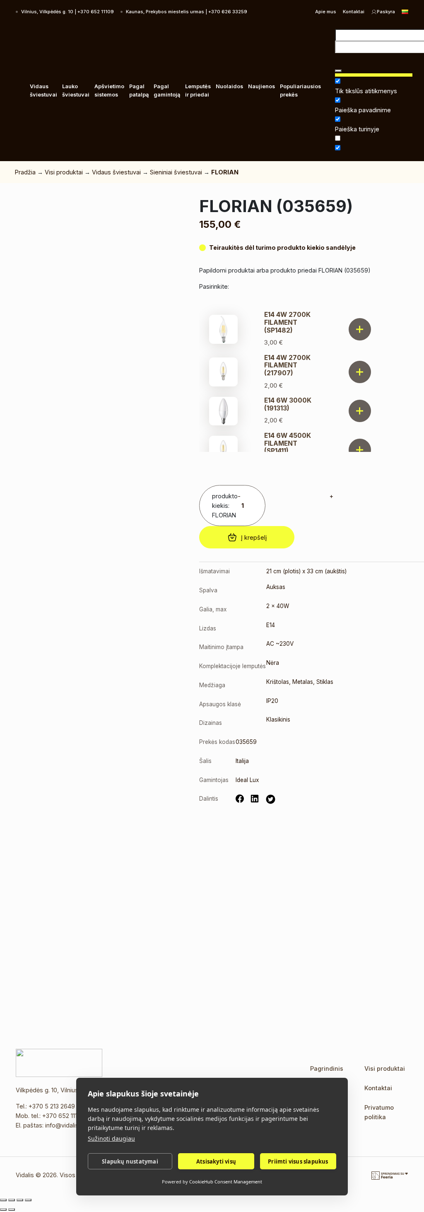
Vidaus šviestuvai (43, 90)
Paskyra (386, 11)
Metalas (302, 681)
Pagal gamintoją (167, 90)
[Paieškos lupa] (338, 71)
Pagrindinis (326, 1068)
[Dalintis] (20, 1200)
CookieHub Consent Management (225, 1181)
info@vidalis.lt (64, 1125)
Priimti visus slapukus (298, 1161)
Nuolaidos (229, 86)
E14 (270, 625)
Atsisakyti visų (216, 1161)
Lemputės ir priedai (198, 90)
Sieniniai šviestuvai (176, 172)
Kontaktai (353, 11)
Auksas (275, 587)
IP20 (272, 701)
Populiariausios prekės (300, 90)
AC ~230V (280, 643)
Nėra (272, 662)
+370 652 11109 (63, 1115)
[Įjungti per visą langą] (11, 1200)
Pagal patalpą (139, 90)
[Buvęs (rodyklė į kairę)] (3, 1209)
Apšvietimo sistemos (109, 90)
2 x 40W (277, 606)
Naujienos (261, 86)
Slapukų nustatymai (130, 1161)
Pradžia (25, 172)
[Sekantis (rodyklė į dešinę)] (11, 1209)
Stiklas (324, 681)
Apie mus (325, 11)
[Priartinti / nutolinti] (3, 1200)
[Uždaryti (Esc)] (28, 1200)
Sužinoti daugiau (111, 1138)
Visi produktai (64, 172)
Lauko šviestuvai (75, 90)
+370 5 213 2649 (52, 1106)
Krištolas (277, 681)
